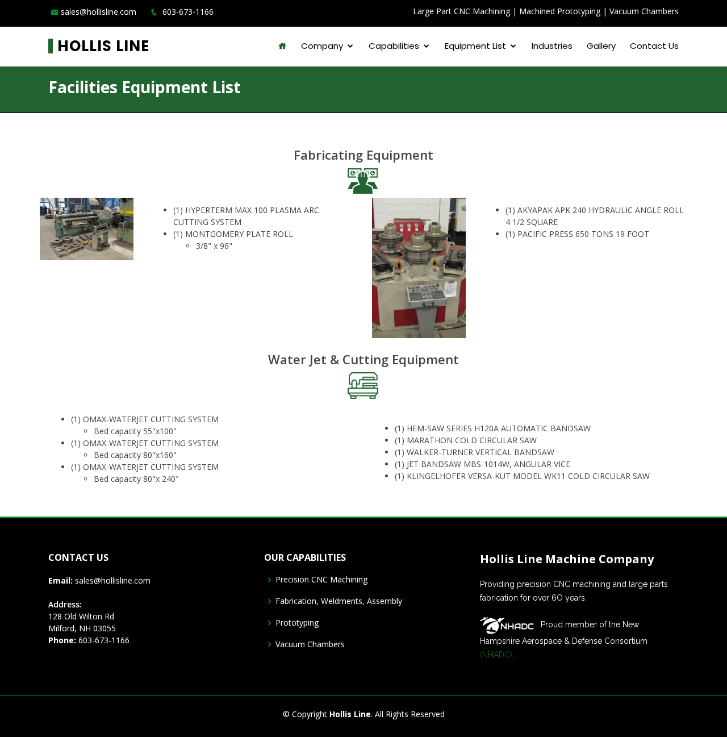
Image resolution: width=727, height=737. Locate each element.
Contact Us (654, 46)
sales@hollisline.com (98, 11)
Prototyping (297, 623)
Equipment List (475, 46)
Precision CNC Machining (321, 580)
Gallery (601, 46)
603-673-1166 (102, 640)
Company (322, 46)
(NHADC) (496, 654)
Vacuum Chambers (644, 11)
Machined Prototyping (559, 11)
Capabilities (394, 46)
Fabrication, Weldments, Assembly (338, 601)
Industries (552, 46)
